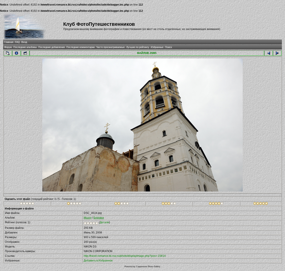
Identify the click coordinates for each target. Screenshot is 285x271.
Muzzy (88, 217)
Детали (104, 222)
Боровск (99, 217)
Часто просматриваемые (110, 47)
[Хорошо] (169, 204)
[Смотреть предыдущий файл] (269, 53)
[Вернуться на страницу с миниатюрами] (8, 53)
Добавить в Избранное (98, 260)
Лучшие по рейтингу (137, 47)
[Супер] (260, 204)
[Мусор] (27, 204)
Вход (24, 42)
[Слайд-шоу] (25, 53)
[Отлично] (216, 204)
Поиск (168, 47)
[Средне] (121, 204)
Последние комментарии (80, 47)
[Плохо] (74, 204)
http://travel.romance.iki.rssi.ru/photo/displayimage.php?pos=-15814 (125, 255)
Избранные (157, 47)
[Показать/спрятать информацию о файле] (16, 53)
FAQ (17, 42)
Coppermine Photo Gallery (148, 266)
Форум (8, 47)
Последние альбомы (25, 47)
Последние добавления (51, 47)
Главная (8, 42)
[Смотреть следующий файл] (277, 53)
